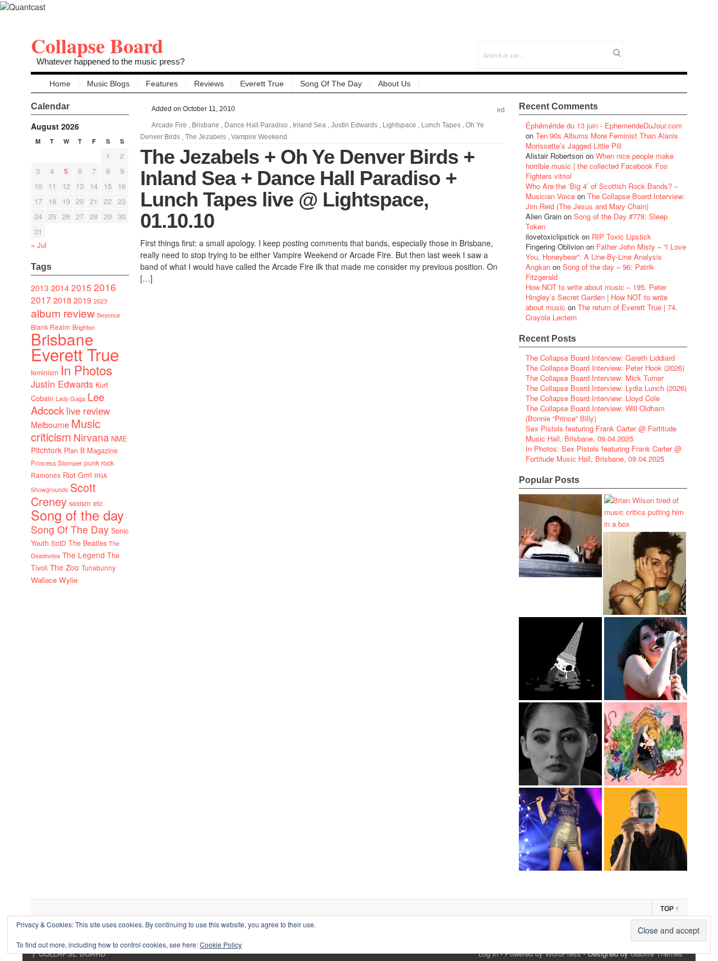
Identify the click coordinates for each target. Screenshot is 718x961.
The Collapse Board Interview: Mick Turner (595, 378)
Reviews (209, 83)
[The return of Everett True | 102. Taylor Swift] (560, 829)
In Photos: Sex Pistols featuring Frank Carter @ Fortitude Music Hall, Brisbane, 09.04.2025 (604, 453)
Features (162, 83)
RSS (678, 47)
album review (63, 312)
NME (119, 438)
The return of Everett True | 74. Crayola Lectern (602, 312)
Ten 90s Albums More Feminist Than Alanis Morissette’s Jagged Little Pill (602, 140)
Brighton (83, 327)
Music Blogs (108, 83)
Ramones (46, 475)
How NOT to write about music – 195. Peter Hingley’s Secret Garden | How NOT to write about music (597, 297)
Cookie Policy (221, 944)
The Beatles (87, 543)
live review (88, 410)
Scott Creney (63, 494)
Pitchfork (46, 450)
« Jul (39, 245)
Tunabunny (98, 567)
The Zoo (64, 567)
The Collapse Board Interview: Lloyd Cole (593, 398)
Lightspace (399, 125)
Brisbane (62, 339)
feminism (44, 372)
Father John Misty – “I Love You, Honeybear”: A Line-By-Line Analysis (606, 251)
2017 (41, 299)
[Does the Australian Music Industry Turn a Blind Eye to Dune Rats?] (560, 658)
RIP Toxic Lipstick (621, 236)
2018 (62, 300)
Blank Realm (50, 327)
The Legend (83, 554)
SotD (58, 543)
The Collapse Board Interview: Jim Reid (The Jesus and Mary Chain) (605, 201)
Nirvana (91, 437)
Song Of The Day (331, 83)
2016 (105, 287)
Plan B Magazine (91, 450)
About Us (394, 83)
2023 (100, 301)
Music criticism (65, 430)
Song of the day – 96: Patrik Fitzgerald (590, 271)
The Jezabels (205, 137)
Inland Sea (309, 125)
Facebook (648, 47)
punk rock (99, 462)
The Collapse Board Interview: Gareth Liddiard (600, 357)
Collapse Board (97, 45)
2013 (40, 287)
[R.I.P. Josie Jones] (560, 743)
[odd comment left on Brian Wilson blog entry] (560, 535)
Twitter (633, 47)
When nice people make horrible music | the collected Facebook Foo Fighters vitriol (600, 165)
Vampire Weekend (259, 137)
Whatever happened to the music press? (110, 61)
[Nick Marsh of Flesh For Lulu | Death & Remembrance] (644, 573)
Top (669, 909)
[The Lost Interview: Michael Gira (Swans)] (645, 829)
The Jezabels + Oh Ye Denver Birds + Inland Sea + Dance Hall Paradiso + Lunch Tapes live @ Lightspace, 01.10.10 (307, 188)
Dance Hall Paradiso (256, 125)
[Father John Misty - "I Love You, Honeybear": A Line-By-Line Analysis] (645, 743)
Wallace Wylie (54, 579)
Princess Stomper (56, 462)
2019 (82, 300)
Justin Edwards (62, 383)
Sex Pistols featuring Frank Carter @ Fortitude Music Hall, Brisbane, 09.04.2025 (601, 433)
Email (663, 47)
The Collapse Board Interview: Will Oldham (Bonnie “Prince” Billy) (595, 413)
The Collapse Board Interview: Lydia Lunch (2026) (606, 388)
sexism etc (86, 503)
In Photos (86, 370)
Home (60, 83)
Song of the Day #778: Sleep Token (597, 221)
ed (501, 110)
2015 (81, 287)
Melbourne (50, 424)
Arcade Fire (169, 125)
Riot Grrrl (77, 475)
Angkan (538, 266)
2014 (60, 287)
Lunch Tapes (441, 125)
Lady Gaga (70, 398)
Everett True (262, 83)
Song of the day (77, 515)
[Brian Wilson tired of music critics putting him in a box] (645, 512)
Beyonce (108, 315)
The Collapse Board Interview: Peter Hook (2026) (605, 367)
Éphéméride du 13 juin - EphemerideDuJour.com (604, 125)
